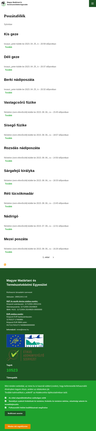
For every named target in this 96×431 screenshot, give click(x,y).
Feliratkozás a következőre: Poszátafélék (5, 265)
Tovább (8, 47)
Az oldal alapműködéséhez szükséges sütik (27, 398)
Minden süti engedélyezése (18, 426)
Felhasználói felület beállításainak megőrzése (28, 408)
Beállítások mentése (15, 413)
